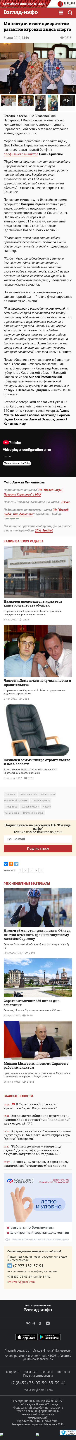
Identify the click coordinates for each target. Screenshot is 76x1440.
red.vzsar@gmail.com (21, 1282)
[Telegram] (16, 864)
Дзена (65, 502)
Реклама (47, 1372)
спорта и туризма (41, 800)
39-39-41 (44, 1276)
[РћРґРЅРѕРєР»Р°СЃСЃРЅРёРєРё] (11, 864)
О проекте (13, 1372)
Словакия (10, 794)
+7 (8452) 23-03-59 (19, 1276)
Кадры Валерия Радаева (24, 541)
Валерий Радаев (30, 806)
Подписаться (38, 848)
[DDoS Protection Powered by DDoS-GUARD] (68, 1434)
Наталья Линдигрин (33, 813)
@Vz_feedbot (44, 530)
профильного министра (21, 154)
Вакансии (31, 1372)
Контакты (63, 1372)
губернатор (11, 806)
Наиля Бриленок (28, 794)
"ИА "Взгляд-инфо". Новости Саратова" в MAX (33, 492)
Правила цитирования (38, 1375)
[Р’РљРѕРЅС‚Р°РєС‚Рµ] (6, 864)
